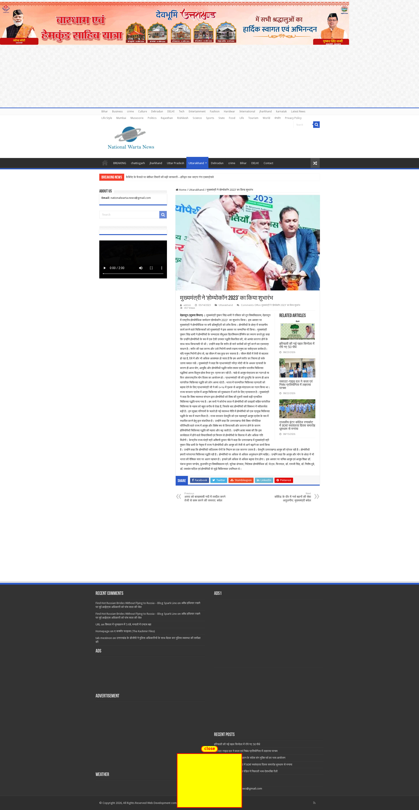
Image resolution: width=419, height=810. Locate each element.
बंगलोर (278, 118)
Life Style (106, 118)
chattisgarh (138, 163)
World (266, 118)
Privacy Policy (293, 118)
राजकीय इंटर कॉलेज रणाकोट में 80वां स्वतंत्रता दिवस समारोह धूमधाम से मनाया (297, 425)
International (247, 111)
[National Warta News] (131, 137)
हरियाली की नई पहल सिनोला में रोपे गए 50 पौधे (296, 345)
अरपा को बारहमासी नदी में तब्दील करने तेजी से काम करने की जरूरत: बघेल (204, 497)
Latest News (298, 111)
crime (130, 111)
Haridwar (229, 111)
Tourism (253, 118)
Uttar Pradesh (175, 163)
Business (117, 111)
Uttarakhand (196, 163)
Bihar (104, 111)
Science (197, 118)
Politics (152, 118)
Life (242, 118)
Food (232, 118)
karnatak (281, 111)
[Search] (316, 124)
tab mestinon (104, 638)
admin (187, 305)
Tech (181, 111)
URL (98, 624)
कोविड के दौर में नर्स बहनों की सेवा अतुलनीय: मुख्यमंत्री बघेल (293, 497)
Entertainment (197, 111)
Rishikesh (182, 118)
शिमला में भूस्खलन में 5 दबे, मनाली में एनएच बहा (128, 624)
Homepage (103, 631)
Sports (210, 118)
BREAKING (119, 163)
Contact (268, 163)
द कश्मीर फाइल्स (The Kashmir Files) (134, 631)
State (221, 118)
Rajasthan (167, 118)
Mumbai (121, 118)
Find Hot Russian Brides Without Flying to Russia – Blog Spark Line (136, 603)
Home (105, 162)
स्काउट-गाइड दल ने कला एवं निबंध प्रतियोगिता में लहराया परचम (296, 384)
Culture (142, 111)
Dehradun (157, 111)
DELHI (170, 111)
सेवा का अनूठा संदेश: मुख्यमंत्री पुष (143, 177)
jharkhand (265, 111)
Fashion (215, 111)
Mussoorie (137, 118)
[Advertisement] (209, 547)
